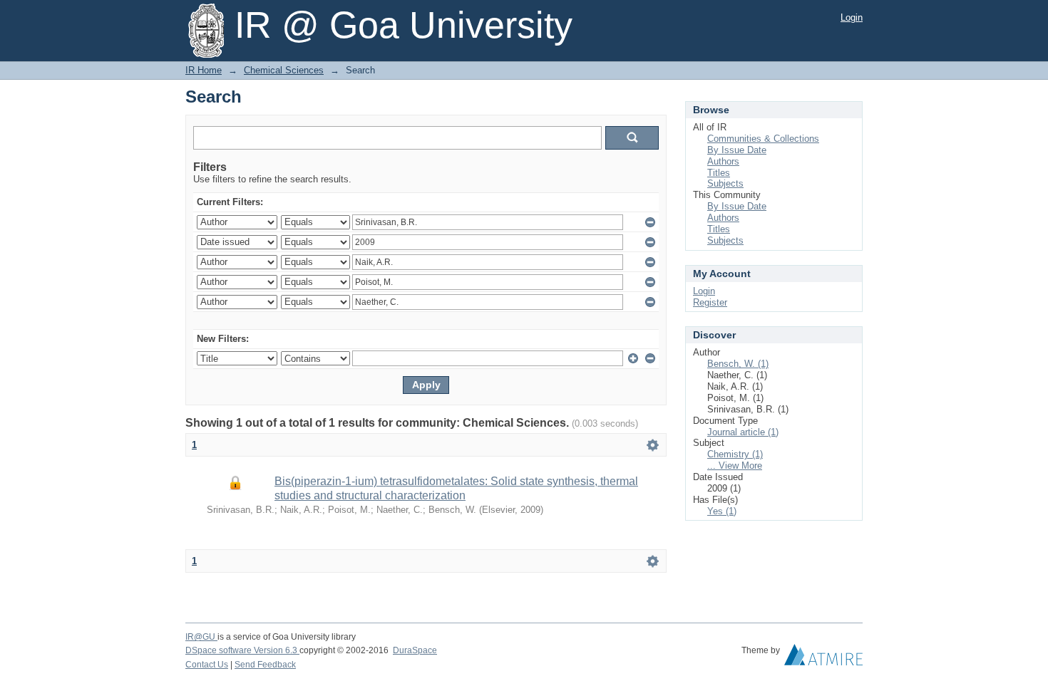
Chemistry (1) (735, 454)
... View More (734, 465)
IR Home (203, 70)
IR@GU (201, 637)
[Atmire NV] (823, 658)
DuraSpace (415, 650)
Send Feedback (265, 665)
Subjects (725, 183)
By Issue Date (736, 150)
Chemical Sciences (284, 70)
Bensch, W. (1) (738, 363)
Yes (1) (721, 511)
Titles (718, 172)
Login (852, 17)
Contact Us (206, 665)
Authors (723, 161)
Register (710, 302)
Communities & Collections (763, 138)
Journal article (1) (743, 432)
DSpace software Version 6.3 (242, 650)
